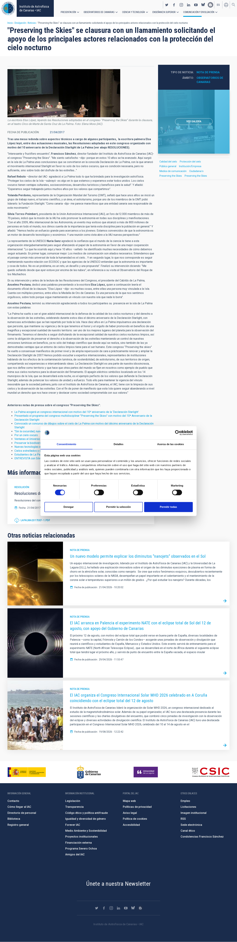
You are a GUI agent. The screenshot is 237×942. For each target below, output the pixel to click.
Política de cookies (135, 818)
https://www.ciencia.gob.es (26, 772)
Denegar (69, 506)
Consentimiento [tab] (66, 444)
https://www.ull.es (146, 772)
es (218, 4)
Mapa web (129, 801)
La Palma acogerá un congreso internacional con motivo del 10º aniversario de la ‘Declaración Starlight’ (76, 412)
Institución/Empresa (190, 166)
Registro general (18, 824)
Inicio (10, 22)
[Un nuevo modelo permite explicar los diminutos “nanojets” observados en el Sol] (225, 600)
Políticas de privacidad (137, 806)
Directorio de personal (21, 813)
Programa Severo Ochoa (81, 848)
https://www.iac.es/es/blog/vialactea (210, 4)
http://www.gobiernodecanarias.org (89, 772)
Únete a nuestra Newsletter (118, 883)
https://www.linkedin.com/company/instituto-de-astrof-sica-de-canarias (188, 4)
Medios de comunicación (173, 171)
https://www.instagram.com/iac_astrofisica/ (181, 4)
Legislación (72, 801)
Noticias (32, 22)
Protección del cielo (190, 161)
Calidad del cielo (168, 161)
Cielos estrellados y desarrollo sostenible (40, 450)
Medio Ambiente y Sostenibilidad (86, 830)
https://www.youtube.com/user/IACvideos (196, 4)
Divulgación (20, 22)
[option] (194, 122)
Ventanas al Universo (27, 439)
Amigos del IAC (75, 854)
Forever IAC (72, 824)
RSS (183, 818)
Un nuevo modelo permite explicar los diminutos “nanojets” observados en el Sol (138, 556)
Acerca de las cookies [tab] (170, 444)
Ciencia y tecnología (133, 12)
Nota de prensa (208, 72)
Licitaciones (188, 806)
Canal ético (188, 830)
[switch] (99, 492)
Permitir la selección (118, 506)
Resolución (21, 487)
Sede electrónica (191, 824)
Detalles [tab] (119, 444)
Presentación (68, 12)
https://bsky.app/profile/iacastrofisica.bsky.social (203, 4)
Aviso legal (130, 813)
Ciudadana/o (196, 171)
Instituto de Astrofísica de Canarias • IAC (34, 8)
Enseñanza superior (164, 12)
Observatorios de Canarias (99, 12)
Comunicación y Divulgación (198, 12)
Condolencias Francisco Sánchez (202, 836)
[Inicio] (8, 8)
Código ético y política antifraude (86, 813)
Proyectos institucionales (81, 836)
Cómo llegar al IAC (19, 806)
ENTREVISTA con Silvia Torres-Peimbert (38, 458)
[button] (63, 93)
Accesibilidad (131, 824)
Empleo (185, 801)
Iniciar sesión (226, 4)
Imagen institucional (193, 813)
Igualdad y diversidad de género (85, 818)
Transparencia (74, 806)
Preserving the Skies (170, 175)
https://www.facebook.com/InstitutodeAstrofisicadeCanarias (174, 4)
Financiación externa (78, 842)
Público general (167, 166)
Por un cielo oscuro (26, 435)
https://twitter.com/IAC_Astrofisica (166, 4)
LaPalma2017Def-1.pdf (35, 520)
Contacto (13, 801)
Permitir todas (168, 506)
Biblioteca (13, 818)
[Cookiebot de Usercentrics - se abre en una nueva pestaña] (177, 432)
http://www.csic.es (211, 772)
